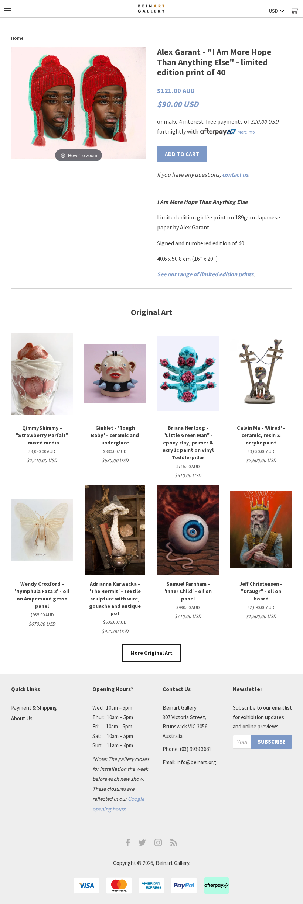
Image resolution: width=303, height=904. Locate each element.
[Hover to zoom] (78, 104)
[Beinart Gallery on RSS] (174, 844)
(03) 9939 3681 (195, 748)
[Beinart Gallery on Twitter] (142, 843)
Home (17, 38)
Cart (296, 13)
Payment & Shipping (34, 707)
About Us (22, 718)
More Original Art (151, 653)
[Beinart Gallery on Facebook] (128, 844)
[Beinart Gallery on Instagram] (158, 844)
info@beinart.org (196, 762)
